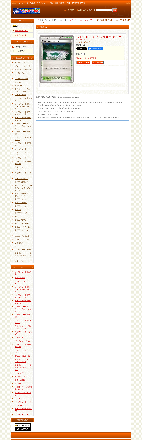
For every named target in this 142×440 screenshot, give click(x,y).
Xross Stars (19, 85)
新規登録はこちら (21, 31)
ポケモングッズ (20, 158)
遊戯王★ (18, 210)
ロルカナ (18, 82)
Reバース (18, 246)
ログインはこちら (21, 35)
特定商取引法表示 (21, 420)
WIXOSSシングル (21, 179)
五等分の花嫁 (20, 380)
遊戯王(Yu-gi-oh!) (21, 213)
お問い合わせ (83, 10)
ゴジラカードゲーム (22, 415)
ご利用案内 (70, 10)
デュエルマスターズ (22, 66)
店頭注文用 (19, 243)
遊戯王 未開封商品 (22, 223)
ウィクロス (19, 338)
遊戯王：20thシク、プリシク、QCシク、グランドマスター (24, 188)
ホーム (36, 20)
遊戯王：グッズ (20, 199)
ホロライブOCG (21, 63)
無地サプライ (20, 261)
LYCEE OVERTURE (22, 236)
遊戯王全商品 (20, 278)
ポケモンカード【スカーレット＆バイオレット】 (23, 106)
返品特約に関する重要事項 (86, 58)
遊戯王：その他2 (21, 206)
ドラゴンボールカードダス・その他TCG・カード (23, 255)
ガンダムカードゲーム (23, 69)
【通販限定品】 (20, 95)
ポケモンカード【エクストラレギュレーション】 (23, 126)
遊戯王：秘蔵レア (21, 182)
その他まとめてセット (23, 250)
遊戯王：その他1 (21, 203)
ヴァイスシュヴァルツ (23, 239)
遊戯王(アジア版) (21, 220)
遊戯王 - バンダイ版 (22, 227)
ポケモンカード (20, 149)
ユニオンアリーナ (21, 79)
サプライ (18, 384)
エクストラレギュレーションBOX (81, 20)
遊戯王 (17, 216)
